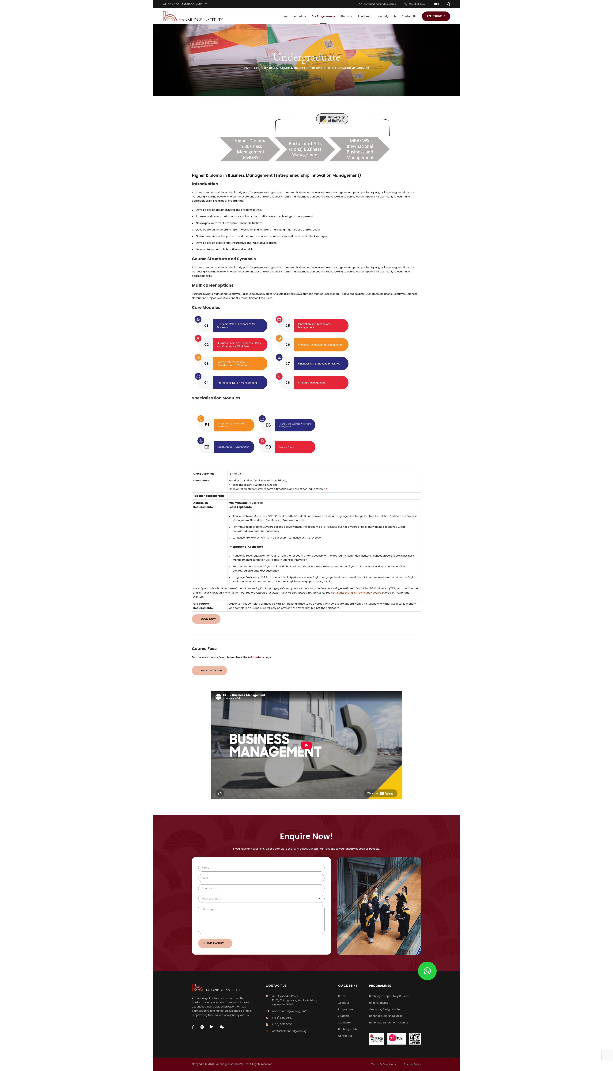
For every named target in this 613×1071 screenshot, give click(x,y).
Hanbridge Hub (386, 16)
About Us (300, 16)
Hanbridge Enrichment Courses (388, 1022)
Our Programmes (323, 16)
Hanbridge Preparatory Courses (389, 996)
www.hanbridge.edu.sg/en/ (289, 1011)
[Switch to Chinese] (435, 4)
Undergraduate (378, 1003)
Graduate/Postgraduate (384, 1009)
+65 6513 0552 (417, 4)
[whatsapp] (427, 971)
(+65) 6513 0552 (282, 1018)
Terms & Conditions (383, 1064)
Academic (364, 16)
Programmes (346, 1009)
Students (346, 16)
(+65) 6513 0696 (282, 1024)
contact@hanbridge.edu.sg (380, 4)
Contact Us (408, 16)
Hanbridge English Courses (385, 1016)
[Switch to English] (437, 4)
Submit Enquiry (213, 943)
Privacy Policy (412, 1064)
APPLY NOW (434, 16)
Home (284, 16)
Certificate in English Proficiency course (356, 593)
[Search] (448, 4)
